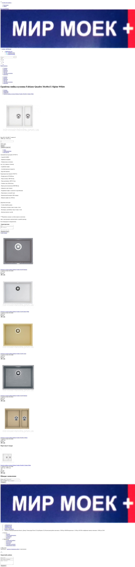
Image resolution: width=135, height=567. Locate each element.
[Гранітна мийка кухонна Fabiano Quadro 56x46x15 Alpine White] (21, 136)
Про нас (5, 72)
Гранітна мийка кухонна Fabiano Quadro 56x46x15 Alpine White (18, 94)
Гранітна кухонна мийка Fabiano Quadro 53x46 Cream (13, 353)
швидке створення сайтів (13, 549)
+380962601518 (8, 51)
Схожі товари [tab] (4, 233)
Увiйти (5, 6)
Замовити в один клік (5, 147)
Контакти (5, 74)
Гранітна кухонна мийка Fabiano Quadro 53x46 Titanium (14, 395)
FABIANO (5, 92)
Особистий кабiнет (10, 540)
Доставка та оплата (8, 73)
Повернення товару (11, 545)
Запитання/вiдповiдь (11, 535)
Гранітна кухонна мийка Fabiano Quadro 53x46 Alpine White (15, 311)
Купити (2, 145)
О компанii (8, 536)
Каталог (5, 69)
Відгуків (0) (6, 152)
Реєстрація (5, 5)
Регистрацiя (9, 541)
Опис (4, 149)
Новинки (5, 70)
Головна (5, 68)
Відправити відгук (5, 231)
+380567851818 (11, 54)
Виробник (5, 91)
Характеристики (7, 151)
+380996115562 (11, 52)
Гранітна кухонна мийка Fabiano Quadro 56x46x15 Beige (14, 437)
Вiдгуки (8, 537)
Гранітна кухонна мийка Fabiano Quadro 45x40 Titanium (14, 269)
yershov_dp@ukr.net (6, 49)
